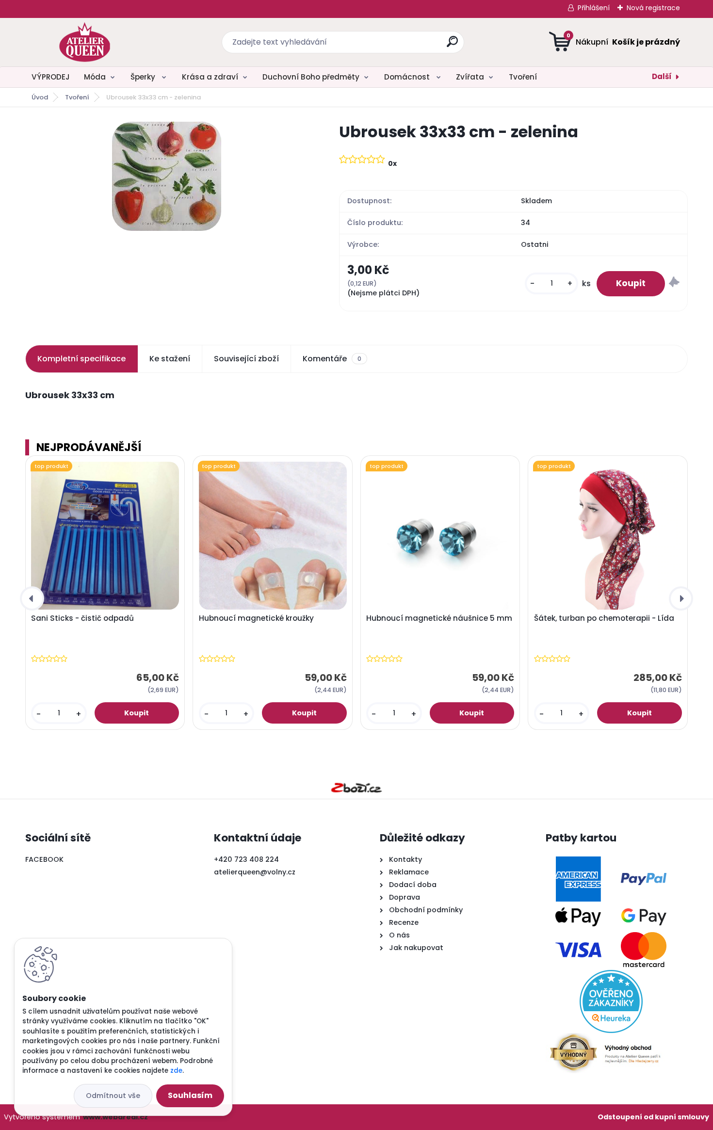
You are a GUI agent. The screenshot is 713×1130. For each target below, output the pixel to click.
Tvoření (523, 77)
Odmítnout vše (113, 1095)
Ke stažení (169, 358)
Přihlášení (594, 8)
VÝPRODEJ (51, 77)
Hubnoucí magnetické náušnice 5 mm (439, 618)
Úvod (40, 97)
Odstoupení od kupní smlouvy (653, 1117)
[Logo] (84, 42)
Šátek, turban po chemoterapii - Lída (604, 618)
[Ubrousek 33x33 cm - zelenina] (166, 176)
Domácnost (408, 77)
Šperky (143, 77)
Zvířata (470, 77)
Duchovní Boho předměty (310, 77)
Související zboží (246, 358)
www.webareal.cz (115, 1117)
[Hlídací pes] (674, 283)
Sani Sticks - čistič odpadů (82, 618)
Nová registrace (653, 8)
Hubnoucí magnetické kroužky (256, 618)
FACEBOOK (44, 859)
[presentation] (32, 598)
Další (662, 76)
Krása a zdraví (210, 77)
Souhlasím (190, 1095)
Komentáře (332, 358)
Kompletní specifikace (81, 358)
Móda (95, 77)
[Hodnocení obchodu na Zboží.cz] (356, 787)
